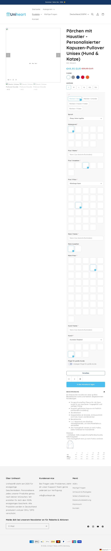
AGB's (75, 484)
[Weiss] (68, 77)
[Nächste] (58, 55)
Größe (69, 83)
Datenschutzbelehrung (82, 500)
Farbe (69, 73)
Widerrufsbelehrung (81, 496)
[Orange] (87, 77)
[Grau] (73, 77)
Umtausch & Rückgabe (82, 492)
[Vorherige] (8, 55)
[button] (49, 9)
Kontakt (76, 508)
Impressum (77, 504)
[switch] (70, 364)
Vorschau (85, 373)
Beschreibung (72, 392)
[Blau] (78, 77)
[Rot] (83, 77)
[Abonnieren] (46, 526)
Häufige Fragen (79, 488)
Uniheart (50, 546)
